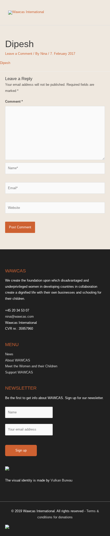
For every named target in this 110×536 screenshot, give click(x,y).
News (9, 354)
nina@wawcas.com (19, 316)
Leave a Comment (18, 54)
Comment (14, 101)
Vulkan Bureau (61, 480)
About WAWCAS (17, 360)
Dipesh (5, 63)
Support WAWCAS (19, 372)
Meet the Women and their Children (31, 366)
